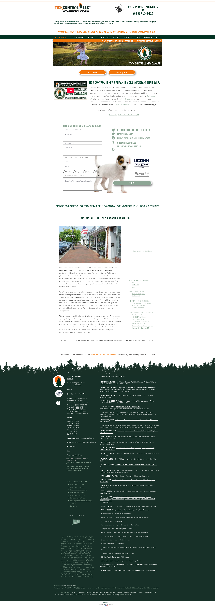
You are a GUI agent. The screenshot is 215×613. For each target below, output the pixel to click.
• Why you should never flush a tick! (112, 544)
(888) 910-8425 (107, 110)
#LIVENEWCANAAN (139, 317)
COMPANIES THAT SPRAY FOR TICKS (139, 32)
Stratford (71, 409)
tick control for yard (77, 484)
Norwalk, (120, 340)
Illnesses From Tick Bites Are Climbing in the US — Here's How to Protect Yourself (128, 570)
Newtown (127, 594)
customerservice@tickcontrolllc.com (84, 442)
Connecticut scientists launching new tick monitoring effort (121, 561)
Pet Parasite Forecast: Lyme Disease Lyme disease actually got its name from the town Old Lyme (120, 407)
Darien (114, 340)
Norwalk (70, 405)
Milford (112, 592)
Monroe (119, 592)
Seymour (63, 594)
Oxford (56, 594)
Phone (69, 389)
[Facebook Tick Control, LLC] (58, 403)
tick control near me (77, 487)
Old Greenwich (111, 355)
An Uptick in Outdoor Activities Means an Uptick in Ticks (135, 382)
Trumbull (71, 407)
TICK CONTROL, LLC (104, 32)
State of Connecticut (76, 515)
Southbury (71, 594)
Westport (128, 340)
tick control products (77, 495)
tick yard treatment (77, 492)
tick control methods (77, 498)
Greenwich (137, 340)
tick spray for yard (101, 22)
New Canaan (104, 592)
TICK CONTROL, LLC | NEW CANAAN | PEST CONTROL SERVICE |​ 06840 (131, 40)
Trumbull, (87, 594)
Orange (133, 592)
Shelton (70, 411)
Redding (116, 594)
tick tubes (73, 506)
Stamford (148, 340)
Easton (88, 592)
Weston (101, 594)
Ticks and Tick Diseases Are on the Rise (129, 420)
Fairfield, (107, 340)
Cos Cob (102, 355)
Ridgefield (149, 592)
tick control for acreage (78, 490)
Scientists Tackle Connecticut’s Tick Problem (115, 557)
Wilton (94, 594)
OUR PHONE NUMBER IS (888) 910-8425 (143, 10)
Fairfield (70, 413)
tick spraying (128, 99)
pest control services (67, 23)
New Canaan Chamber (139, 315)
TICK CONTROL (121, 22)
